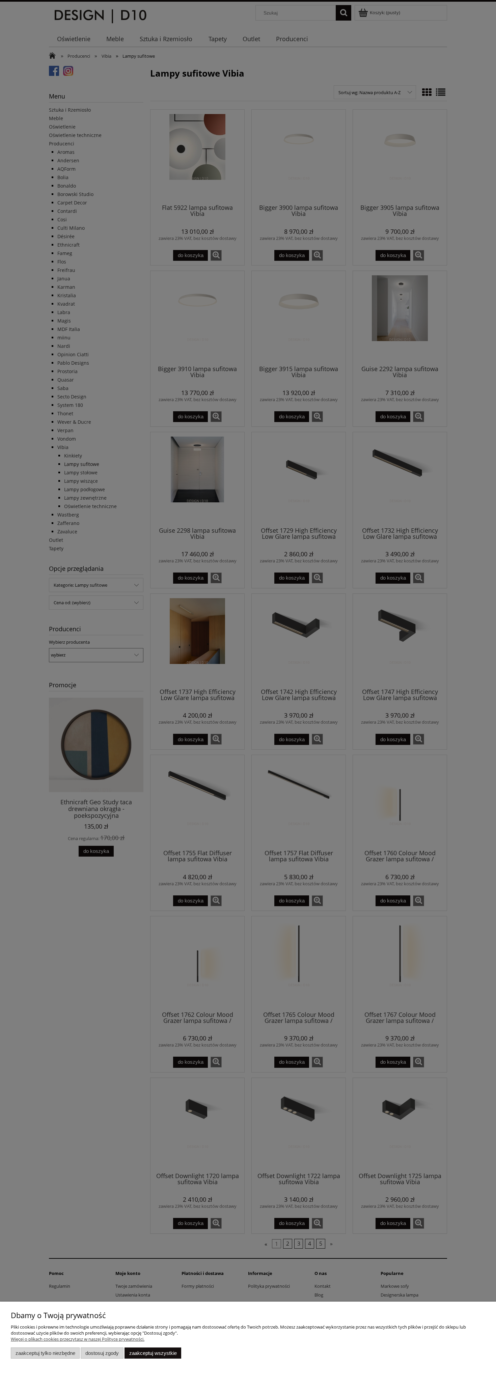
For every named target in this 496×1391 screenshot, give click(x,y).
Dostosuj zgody (102, 1353)
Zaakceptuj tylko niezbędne (45, 1353)
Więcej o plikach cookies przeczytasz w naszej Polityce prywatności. (77, 1339)
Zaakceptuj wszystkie (153, 1353)
